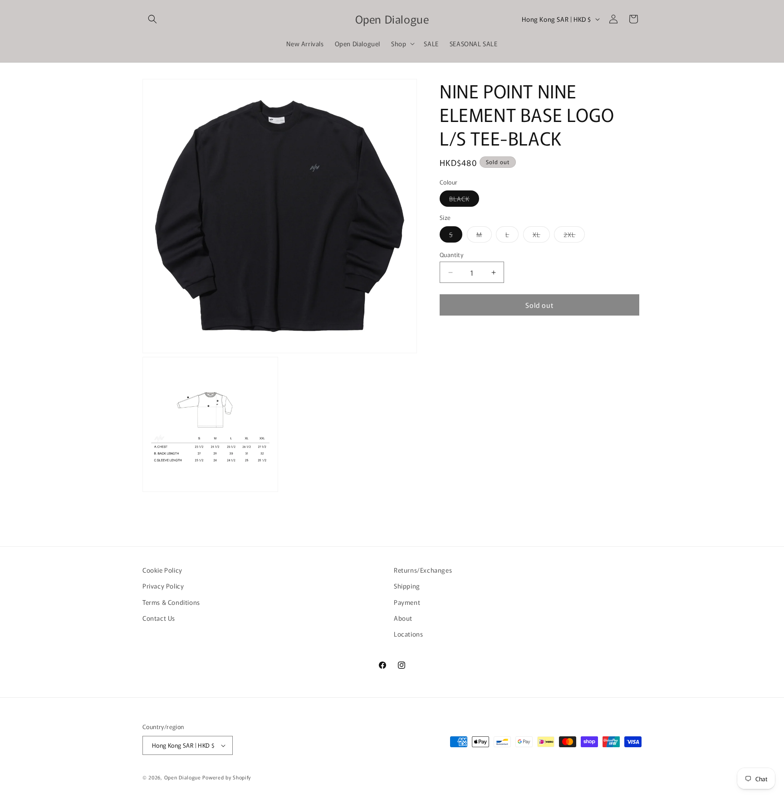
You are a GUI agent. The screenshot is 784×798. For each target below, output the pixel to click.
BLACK (464, 200)
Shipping (407, 585)
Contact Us (158, 618)
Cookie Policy (162, 569)
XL (541, 236)
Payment (407, 602)
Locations (408, 633)
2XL (574, 236)
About (403, 618)
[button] (152, 19)
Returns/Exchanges (423, 569)
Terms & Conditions (171, 602)
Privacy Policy (163, 585)
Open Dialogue (182, 777)
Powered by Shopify (226, 777)
